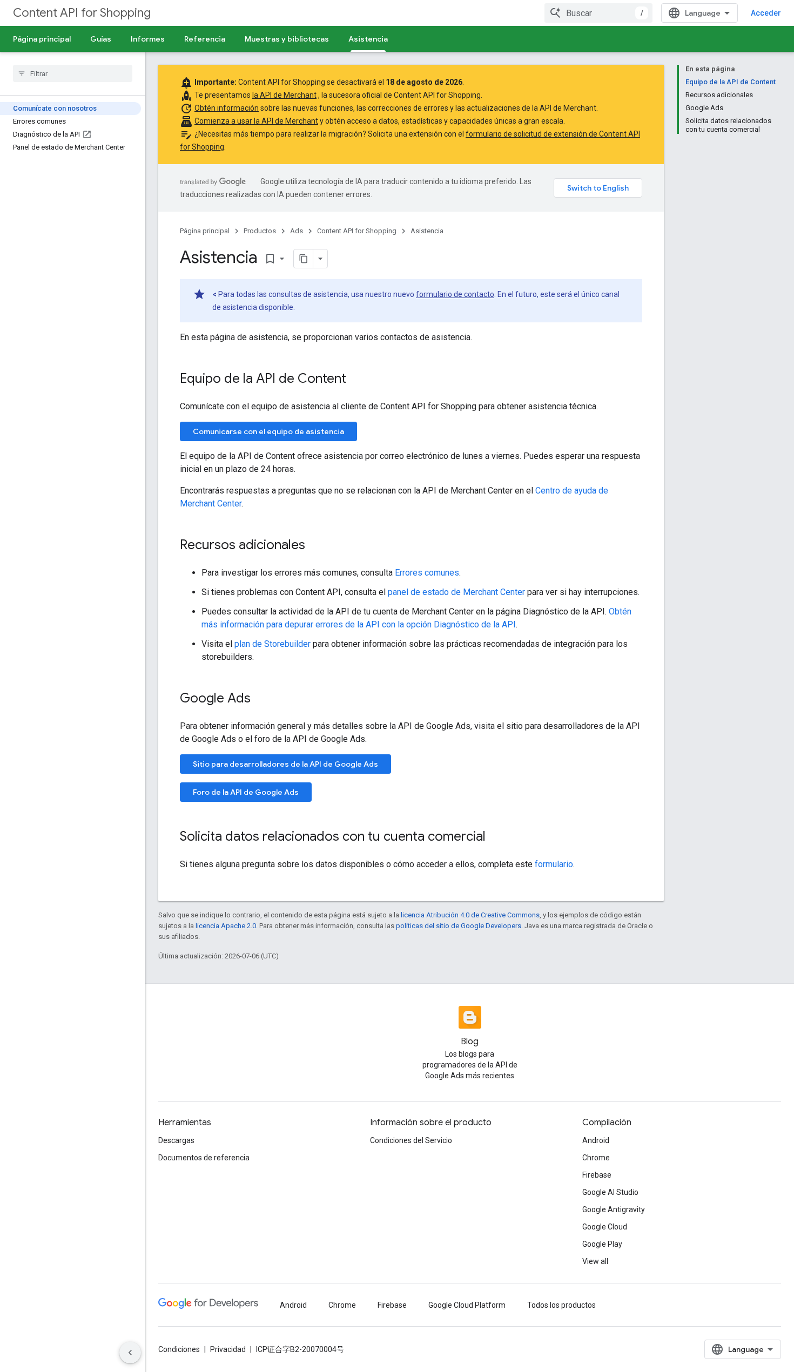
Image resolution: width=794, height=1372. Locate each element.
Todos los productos (561, 1305)
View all (595, 1261)
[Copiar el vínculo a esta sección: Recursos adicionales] (316, 545)
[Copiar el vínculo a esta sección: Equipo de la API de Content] (357, 379)
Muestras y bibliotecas (287, 39)
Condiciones (179, 1349)
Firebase (596, 1175)
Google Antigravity (613, 1209)
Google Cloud (604, 1226)
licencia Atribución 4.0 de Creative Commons (470, 915)
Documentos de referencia (204, 1157)
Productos (260, 231)
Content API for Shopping (82, 12)
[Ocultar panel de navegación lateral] (130, 1352)
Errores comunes (427, 572)
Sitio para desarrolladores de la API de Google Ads (285, 764)
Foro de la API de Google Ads (246, 792)
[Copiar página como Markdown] (303, 258)
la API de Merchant (284, 95)
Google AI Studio (610, 1192)
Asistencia (368, 39)
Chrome (596, 1157)
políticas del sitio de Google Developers (458, 926)
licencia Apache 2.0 (226, 926)
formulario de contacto (455, 294)
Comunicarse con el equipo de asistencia (268, 431)
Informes (148, 39)
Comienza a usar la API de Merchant (256, 121)
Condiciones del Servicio (411, 1140)
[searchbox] (72, 73)
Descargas (176, 1140)
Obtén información (226, 108)
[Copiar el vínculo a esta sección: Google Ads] (261, 699)
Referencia (204, 39)
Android (595, 1140)
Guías (100, 39)
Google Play (602, 1244)
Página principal (42, 39)
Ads (296, 231)
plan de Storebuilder (272, 644)
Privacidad (228, 1349)
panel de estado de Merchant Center (456, 592)
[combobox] (598, 13)
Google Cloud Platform (467, 1305)
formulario (554, 864)
